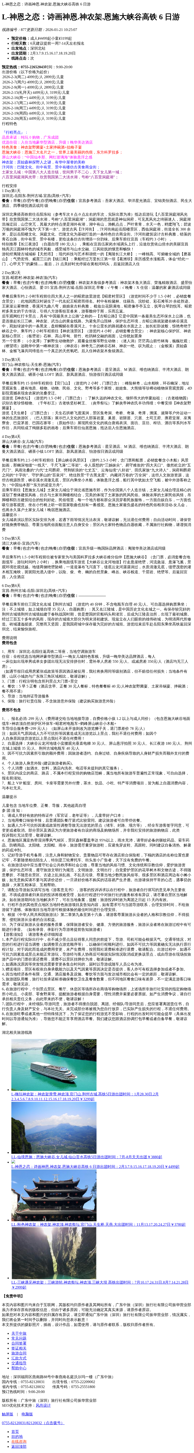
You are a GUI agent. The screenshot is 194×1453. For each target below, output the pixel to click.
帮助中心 (18, 1368)
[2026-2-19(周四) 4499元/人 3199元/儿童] (97, 113)
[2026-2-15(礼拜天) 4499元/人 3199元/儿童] (97, 92)
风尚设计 (43, 1405)
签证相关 (18, 1348)
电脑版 (27, 1414)
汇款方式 (18, 1358)
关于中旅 (18, 1333)
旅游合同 (18, 1353)
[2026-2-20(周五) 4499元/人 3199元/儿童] (97, 118)
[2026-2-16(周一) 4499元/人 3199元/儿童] (97, 98)
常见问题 (18, 1338)
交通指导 (18, 1363)
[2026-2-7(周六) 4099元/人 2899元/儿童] (97, 82)
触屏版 (7, 1414)
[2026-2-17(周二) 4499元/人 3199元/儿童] (97, 103)
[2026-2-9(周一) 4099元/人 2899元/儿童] (97, 87)
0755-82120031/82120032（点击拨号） (33, 1423)
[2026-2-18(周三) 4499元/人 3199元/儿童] (97, 108)
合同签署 (18, 1343)
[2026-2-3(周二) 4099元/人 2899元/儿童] (97, 77)
